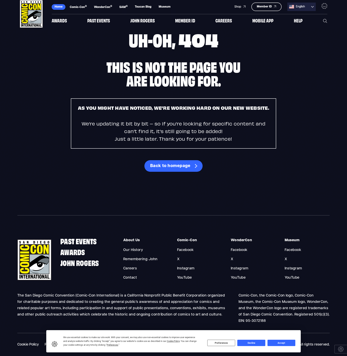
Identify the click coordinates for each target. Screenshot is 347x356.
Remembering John (140, 259)
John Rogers (142, 20)
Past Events (98, 20)
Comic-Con (78, 7)
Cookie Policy (28, 344)
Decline (251, 343)
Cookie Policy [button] (173, 341)
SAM (123, 7)
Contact (130, 278)
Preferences (221, 343)
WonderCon (103, 7)
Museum (165, 6)
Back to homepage (170, 166)
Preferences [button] (112, 345)
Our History (133, 250)
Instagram (186, 268)
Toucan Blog (143, 6)
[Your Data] (340, 349)
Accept (281, 343)
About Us (131, 240)
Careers (223, 20)
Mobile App (262, 20)
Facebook (185, 250)
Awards (59, 20)
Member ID (185, 20)
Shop (238, 6)
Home (59, 6)
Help (298, 20)
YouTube (184, 278)
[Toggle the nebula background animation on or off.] (324, 6)
